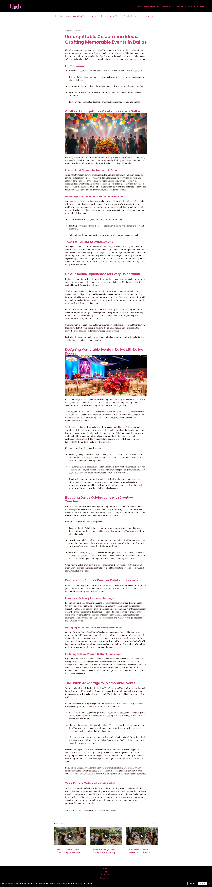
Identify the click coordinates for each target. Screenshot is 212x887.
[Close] (209, 883)
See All (155, 823)
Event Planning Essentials (107, 810)
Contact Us (105, 875)
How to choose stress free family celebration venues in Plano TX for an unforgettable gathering (70, 851)
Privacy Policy (87, 883)
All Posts (58, 16)
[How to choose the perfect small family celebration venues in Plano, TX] (142, 836)
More (148, 16)
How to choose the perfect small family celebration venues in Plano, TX (140, 851)
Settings (192, 883)
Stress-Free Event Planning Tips (104, 16)
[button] (167, 6)
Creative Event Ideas (132, 16)
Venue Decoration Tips (76, 16)
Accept (202, 883)
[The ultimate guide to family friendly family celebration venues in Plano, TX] (106, 836)
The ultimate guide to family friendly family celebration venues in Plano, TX (104, 851)
